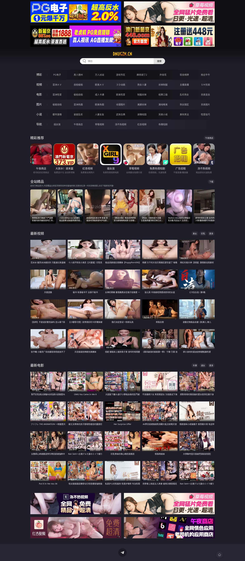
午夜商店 (78, 124)
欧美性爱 (120, 94)
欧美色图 (99, 104)
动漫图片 (120, 104)
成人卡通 (99, 94)
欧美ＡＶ (99, 84)
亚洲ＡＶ (57, 84)
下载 (211, 181)
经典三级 (163, 94)
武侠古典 (120, 114)
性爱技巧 (205, 114)
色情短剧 (163, 124)
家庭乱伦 (78, 114)
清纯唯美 (163, 104)
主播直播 (184, 84)
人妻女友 (99, 114)
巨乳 (203, 233)
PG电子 (57, 74)
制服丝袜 (141, 94)
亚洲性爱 (57, 94)
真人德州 (78, 74)
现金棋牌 (184, 74)
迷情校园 (141, 114)
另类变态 (205, 94)
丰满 (195, 365)
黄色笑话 (184, 114)
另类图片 (205, 104)
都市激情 (57, 114)
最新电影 (37, 365)
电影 (39, 94)
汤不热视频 (120, 124)
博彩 (39, 75)
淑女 (203, 365)
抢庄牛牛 (205, 74)
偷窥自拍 (57, 104)
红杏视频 (141, 124)
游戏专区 (120, 74)
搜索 (159, 61)
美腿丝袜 (141, 104)
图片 (39, 104)
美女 (195, 233)
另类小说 (163, 114)
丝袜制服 (163, 84)
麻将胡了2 (142, 74)
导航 (39, 124)
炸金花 (163, 74)
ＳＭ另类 (205, 84)
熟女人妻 (141, 84)
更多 (211, 233)
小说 (39, 114)
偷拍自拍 (78, 94)
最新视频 (37, 233)
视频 (39, 85)
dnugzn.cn (122, 54)
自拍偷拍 (78, 84)
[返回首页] (219, 554)
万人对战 (99, 74)
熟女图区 (184, 104)
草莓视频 (99, 124)
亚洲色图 (78, 104)
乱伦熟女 (184, 94)
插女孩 (57, 124)
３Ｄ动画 (120, 84)
